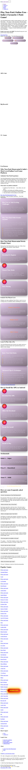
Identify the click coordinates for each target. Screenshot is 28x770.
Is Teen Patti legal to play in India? (8, 522)
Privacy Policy (6, 741)
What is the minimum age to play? (8, 561)
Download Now (4, 34)
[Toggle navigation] (9, 1)
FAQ (4, 733)
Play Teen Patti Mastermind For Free (8, 195)
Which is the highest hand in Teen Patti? (9, 513)
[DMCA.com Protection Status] (8, 753)
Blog (4, 750)
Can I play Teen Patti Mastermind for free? (9, 530)
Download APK (6, 767)
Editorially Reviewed (21, 40)
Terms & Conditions (7, 740)
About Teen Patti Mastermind (9, 748)
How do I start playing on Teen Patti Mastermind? (11, 495)
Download (14, 690)
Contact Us (5, 734)
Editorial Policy (6, 743)
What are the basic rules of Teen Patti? (8, 504)
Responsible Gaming (19, 37)
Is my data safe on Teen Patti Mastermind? (9, 553)
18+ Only (9, 37)
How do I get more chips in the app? (8, 545)
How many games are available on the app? (9, 538)
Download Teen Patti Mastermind (8, 384)
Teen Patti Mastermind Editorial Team (14, 486)
